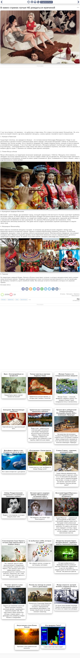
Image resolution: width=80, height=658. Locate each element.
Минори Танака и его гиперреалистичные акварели (66, 374)
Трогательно (24, 299)
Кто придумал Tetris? (53, 625)
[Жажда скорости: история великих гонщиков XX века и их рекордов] (66, 603)
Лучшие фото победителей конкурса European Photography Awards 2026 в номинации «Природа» (66, 412)
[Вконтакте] (27, 289)
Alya (78, 299)
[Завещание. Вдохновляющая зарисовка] (14, 424)
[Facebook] (23, 289)
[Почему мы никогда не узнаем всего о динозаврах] (40, 601)
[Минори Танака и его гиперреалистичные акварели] (66, 394)
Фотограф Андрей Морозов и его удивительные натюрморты (66, 494)
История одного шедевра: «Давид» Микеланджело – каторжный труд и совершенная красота (40, 495)
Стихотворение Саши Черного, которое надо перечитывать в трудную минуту (13, 542)
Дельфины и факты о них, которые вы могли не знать (13, 451)
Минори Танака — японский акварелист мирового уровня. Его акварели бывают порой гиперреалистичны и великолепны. (66, 399)
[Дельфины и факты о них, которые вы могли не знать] (14, 469)
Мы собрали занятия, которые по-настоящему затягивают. (40, 564)
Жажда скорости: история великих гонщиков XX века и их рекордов (66, 586)
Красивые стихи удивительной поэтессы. (27, 647)
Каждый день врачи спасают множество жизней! (14, 395)
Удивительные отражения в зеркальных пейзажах (40, 410)
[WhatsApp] (42, 289)
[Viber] (38, 289)
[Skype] (45, 289)
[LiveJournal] (53, 289)
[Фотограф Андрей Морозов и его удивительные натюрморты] (66, 515)
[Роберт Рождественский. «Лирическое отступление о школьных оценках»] (14, 513)
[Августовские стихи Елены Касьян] (27, 644)
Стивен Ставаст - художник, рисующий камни (66, 451)
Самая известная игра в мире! (53, 647)
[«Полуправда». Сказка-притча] (40, 465)
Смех (17, 299)
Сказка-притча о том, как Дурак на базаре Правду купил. (40, 468)
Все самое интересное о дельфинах (13, 471)
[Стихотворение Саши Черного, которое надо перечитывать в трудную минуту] (14, 561)
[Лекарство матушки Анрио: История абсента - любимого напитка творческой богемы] (66, 561)
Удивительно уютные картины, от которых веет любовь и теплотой (40, 397)
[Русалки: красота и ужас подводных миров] (14, 603)
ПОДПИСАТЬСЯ (46, 2)
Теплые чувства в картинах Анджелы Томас (40, 374)
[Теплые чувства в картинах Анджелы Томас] (40, 394)
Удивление (10, 299)
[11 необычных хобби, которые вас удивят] (40, 561)
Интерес (3, 299)
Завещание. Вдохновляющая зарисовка (13, 410)
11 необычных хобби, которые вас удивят (40, 541)
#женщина (69, 294)
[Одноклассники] (30, 289)
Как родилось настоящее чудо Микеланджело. (40, 518)
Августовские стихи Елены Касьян (27, 626)
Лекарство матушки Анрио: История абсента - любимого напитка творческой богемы (66, 542)
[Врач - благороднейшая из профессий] (14, 393)
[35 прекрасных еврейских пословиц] (1, 3)
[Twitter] (49, 289)
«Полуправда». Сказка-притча (40, 450)
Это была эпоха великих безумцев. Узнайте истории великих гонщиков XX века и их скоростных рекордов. (66, 607)
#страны (62, 294)
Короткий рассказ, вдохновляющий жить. (13, 427)
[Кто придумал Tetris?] (53, 644)
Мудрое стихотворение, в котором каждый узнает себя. (13, 515)
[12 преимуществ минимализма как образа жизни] (78, 3)
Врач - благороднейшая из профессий (14, 374)
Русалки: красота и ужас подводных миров (14, 585)
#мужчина (76, 294)
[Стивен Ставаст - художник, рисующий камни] (66, 471)
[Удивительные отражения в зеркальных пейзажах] (40, 426)
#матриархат (75, 295)
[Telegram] (34, 289)
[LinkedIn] (57, 289)
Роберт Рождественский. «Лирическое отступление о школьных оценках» (13, 494)
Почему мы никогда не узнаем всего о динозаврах (40, 585)
